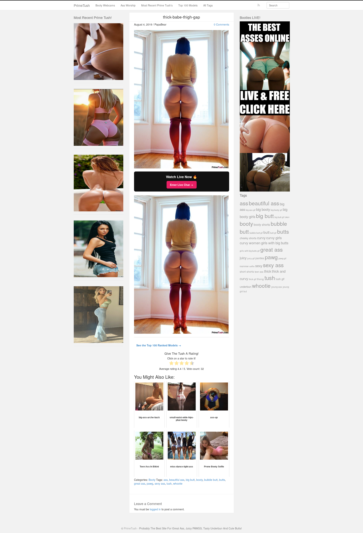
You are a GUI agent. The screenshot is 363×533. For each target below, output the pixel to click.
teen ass (259, 271)
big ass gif (250, 209)
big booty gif (276, 209)
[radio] (171, 363)
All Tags (208, 5)
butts (222, 480)
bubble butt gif (256, 232)
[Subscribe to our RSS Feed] (259, 5)
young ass (276, 286)
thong (260, 279)
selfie (251, 266)
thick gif (252, 279)
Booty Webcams (105, 5)
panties (259, 258)
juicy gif (251, 258)
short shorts (247, 271)
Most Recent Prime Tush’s (157, 5)
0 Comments (221, 24)
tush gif (280, 279)
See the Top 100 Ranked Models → (158, 345)
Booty (152, 480)
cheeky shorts (248, 238)
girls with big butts (274, 242)
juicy (243, 257)
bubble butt (211, 480)
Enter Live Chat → (181, 185)
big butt (190, 480)
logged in (155, 509)
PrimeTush (82, 5)
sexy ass (160, 483)
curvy (261, 237)
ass (166, 480)
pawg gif (282, 258)
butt (266, 232)
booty (199, 480)
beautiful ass (176, 480)
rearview (244, 266)
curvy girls (274, 237)
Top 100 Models (188, 5)
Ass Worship (128, 5)
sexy (258, 265)
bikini (287, 217)
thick (267, 271)
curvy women (250, 242)
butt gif (273, 232)
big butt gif (279, 217)
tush (169, 483)
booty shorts (262, 224)
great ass (139, 483)
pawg (150, 483)
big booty (263, 209)
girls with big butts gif (250, 250)
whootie (177, 483)
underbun (245, 287)
